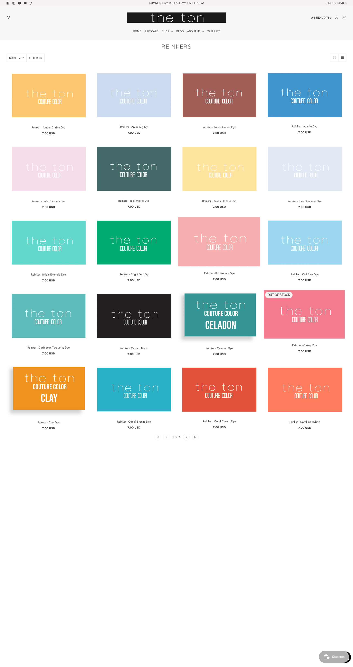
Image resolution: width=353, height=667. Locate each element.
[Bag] (344, 17)
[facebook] (8, 3)
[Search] (9, 17)
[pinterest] (19, 3)
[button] (334, 58)
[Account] (336, 17)
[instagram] (13, 3)
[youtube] (25, 3)
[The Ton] (176, 17)
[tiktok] (31, 3)
